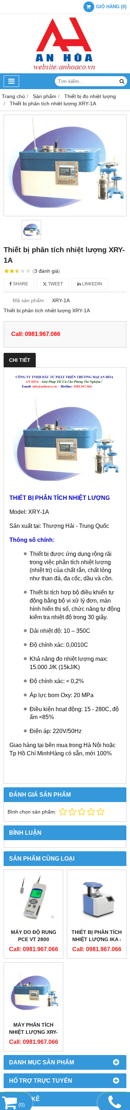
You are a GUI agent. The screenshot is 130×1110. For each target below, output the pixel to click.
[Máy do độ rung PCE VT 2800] (33, 899)
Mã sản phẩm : (30, 300)
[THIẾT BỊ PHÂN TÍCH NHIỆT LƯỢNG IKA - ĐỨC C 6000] (96, 899)
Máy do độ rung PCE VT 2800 (33, 935)
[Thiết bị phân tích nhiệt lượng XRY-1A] (65, 165)
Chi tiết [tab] (19, 360)
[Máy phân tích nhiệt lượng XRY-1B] (33, 992)
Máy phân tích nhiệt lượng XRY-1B (33, 1032)
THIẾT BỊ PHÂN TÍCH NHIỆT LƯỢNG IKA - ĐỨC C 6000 (97, 939)
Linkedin (91, 283)
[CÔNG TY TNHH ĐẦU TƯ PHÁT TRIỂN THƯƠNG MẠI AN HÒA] (65, 71)
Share (20, 283)
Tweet (55, 283)
